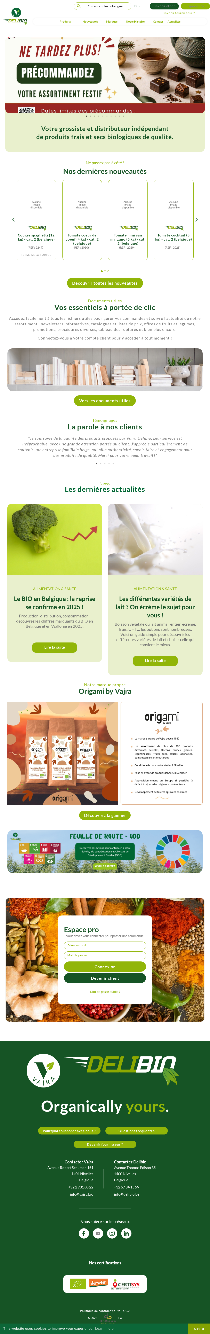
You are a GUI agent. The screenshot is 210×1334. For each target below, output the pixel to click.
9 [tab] (119, 116)
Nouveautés (90, 21)
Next (198, 75)
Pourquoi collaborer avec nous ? (69, 1131)
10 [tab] (123, 116)
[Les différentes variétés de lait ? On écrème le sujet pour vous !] (155, 539)
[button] (101, 272)
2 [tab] (91, 116)
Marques (112, 21)
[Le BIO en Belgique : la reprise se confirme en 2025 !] (54, 539)
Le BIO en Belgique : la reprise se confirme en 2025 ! (54, 602)
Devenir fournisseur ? (179, 13)
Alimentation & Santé (54, 588)
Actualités (174, 21)
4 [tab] (99, 116)
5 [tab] (103, 116)
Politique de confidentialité (100, 1310)
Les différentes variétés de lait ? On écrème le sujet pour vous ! (155, 607)
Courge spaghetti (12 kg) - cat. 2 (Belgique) (36, 237)
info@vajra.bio (81, 1194)
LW (120, 1317)
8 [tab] (115, 116)
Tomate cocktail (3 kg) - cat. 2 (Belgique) (173, 237)
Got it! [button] (199, 1328)
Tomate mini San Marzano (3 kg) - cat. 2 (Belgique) (128, 239)
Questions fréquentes (137, 1131)
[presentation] (13, 221)
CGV (126, 1310)
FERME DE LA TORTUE (36, 255)
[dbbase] (107, 1317)
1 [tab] (86, 116)
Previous (11, 75)
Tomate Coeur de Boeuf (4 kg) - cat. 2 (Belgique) (82, 239)
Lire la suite (54, 647)
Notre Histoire (135, 21)
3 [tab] (95, 116)
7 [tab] (111, 116)
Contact (158, 21)
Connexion (105, 966)
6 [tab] (107, 116)
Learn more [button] (104, 1328)
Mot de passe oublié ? (105, 991)
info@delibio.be (126, 1194)
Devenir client (164, 6)
